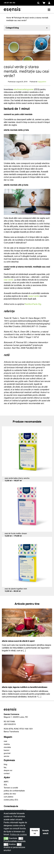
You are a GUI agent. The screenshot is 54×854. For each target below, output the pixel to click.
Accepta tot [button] (35, 832)
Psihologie (18, 18)
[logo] (12, 8)
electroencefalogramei (24, 90)
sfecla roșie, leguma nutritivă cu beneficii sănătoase (24, 687)
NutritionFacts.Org (33, 304)
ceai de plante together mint (16, 589)
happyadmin (42, 82)
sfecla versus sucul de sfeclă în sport (18, 641)
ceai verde (8, 280)
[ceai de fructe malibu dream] (27, 483)
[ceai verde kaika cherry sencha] (27, 428)
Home (8, 18)
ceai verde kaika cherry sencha (17, 478)
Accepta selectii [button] (45, 832)
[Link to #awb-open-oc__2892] (49, 9)
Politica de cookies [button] (18, 835)
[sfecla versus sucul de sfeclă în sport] (27, 610)
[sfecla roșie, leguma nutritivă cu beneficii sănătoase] (27, 656)
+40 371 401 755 (9, 3)
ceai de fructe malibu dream (16, 533)
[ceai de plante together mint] (27, 538)
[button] (38, 3)
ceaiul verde (33, 296)
